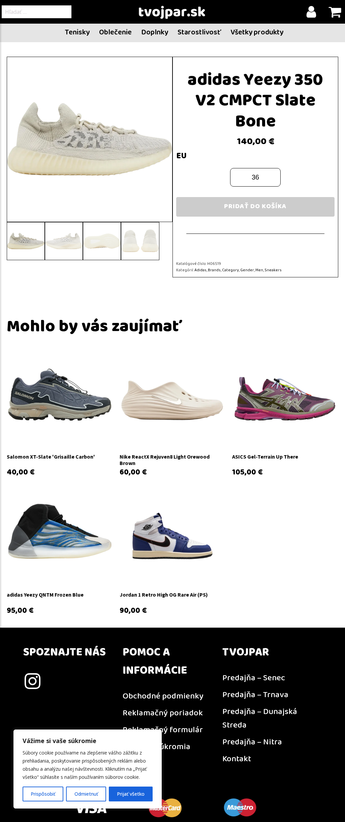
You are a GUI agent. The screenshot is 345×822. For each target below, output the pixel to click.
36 (255, 177)
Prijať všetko (131, 794)
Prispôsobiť (43, 794)
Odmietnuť (86, 794)
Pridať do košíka (255, 207)
